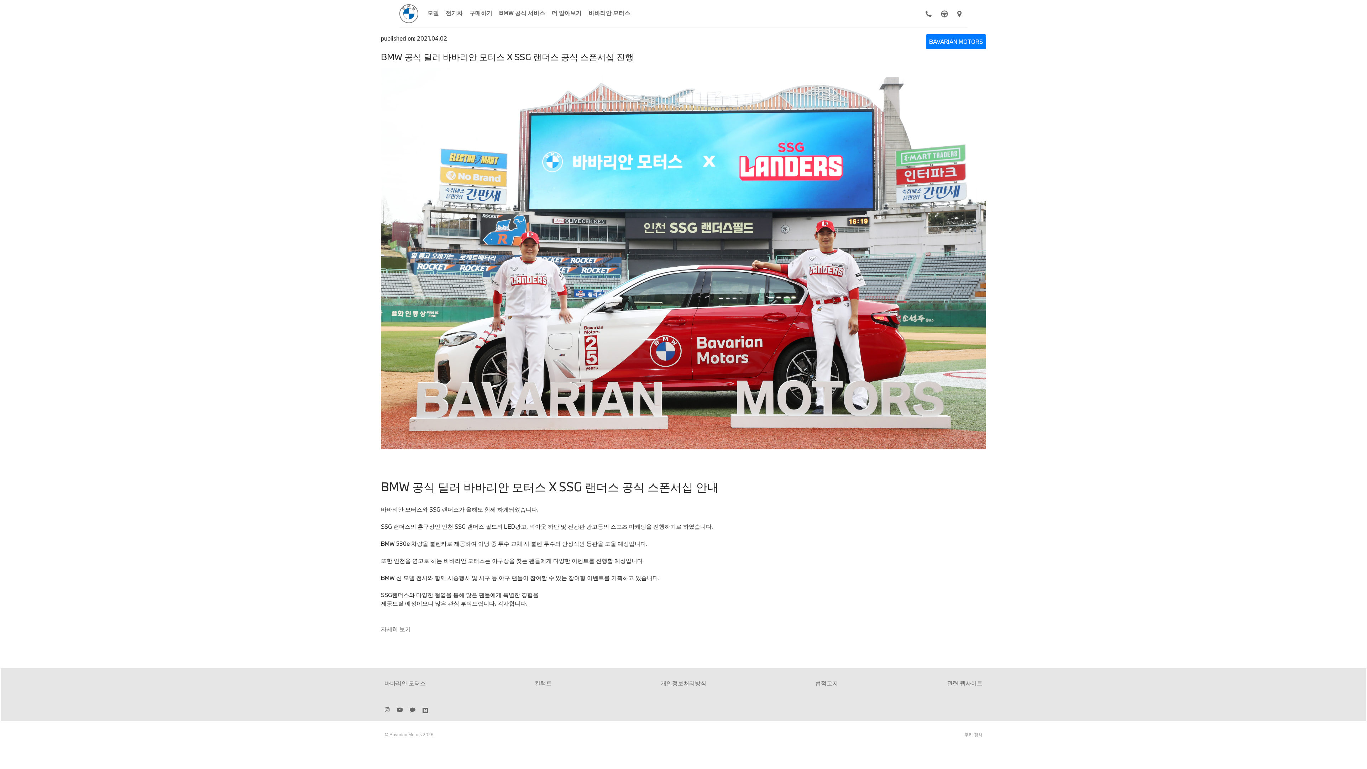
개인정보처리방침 (683, 683)
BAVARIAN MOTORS (956, 41)
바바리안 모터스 (405, 683)
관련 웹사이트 (965, 683)
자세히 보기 (396, 629)
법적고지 (826, 683)
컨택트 (543, 683)
